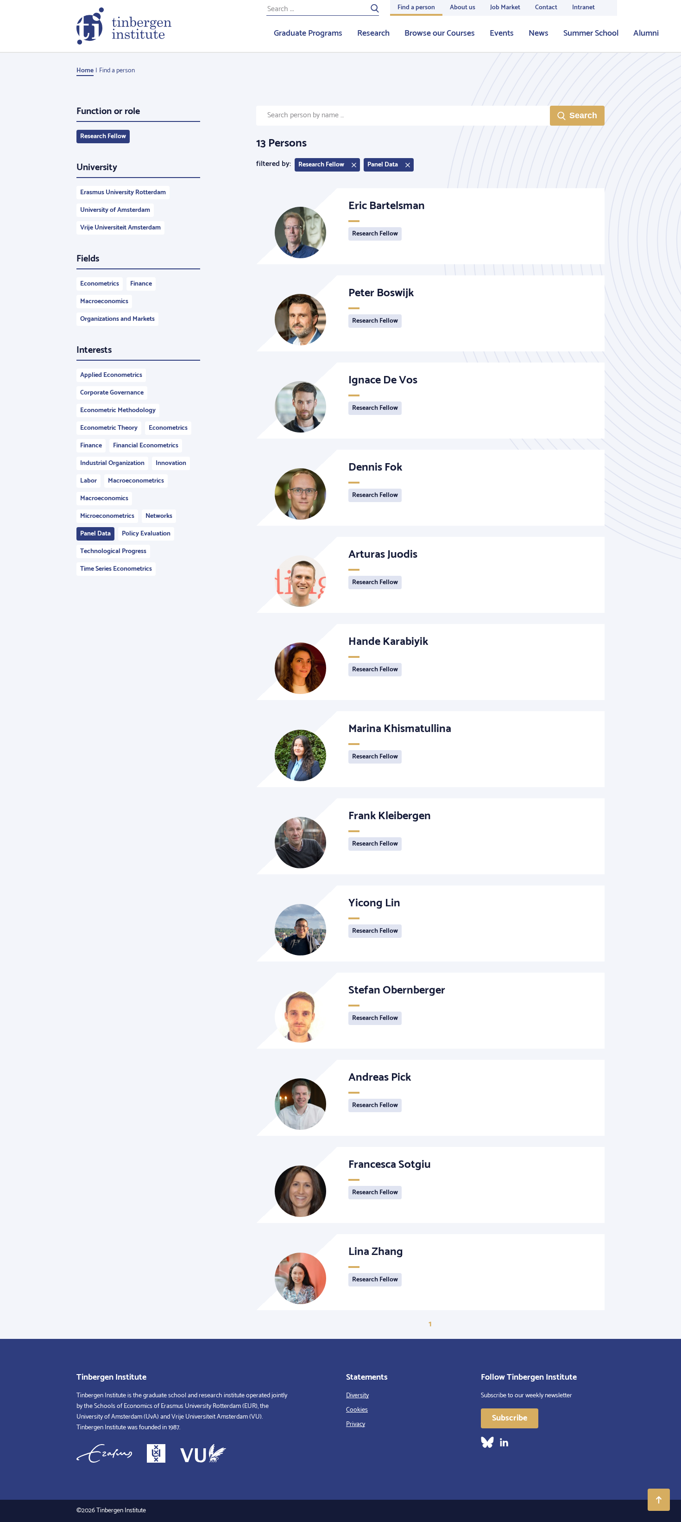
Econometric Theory (109, 428)
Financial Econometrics (145, 445)
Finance (141, 284)
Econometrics (99, 284)
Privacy (355, 1424)
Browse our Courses (439, 33)
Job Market (505, 7)
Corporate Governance (112, 393)
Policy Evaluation (146, 534)
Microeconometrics (107, 516)
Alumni (646, 33)
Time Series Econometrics (116, 569)
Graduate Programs (308, 33)
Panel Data (95, 534)
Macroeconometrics (136, 481)
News (539, 33)
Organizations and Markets (117, 319)
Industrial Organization (112, 463)
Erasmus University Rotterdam (123, 192)
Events (502, 33)
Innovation (171, 463)
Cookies (357, 1410)
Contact (546, 7)
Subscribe (509, 1418)
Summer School (590, 33)
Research (373, 33)
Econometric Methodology (118, 410)
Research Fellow (103, 136)
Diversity (357, 1395)
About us (462, 7)
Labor (88, 481)
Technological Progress (113, 551)
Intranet (583, 7)
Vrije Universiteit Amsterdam (120, 228)
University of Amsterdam (115, 210)
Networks (158, 516)
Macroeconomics (104, 301)
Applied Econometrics (111, 375)
